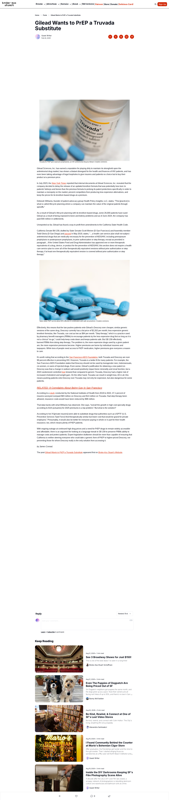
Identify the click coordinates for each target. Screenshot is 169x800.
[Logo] (9, 4)
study (52, 393)
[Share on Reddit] (132, 37)
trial (63, 372)
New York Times (59, 183)
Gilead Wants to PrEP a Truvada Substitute (64, 452)
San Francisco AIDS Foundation (83, 357)
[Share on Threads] (121, 37)
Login (43, 632)
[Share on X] (116, 37)
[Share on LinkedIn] (127, 37)
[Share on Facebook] (110, 37)
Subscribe (51, 632)
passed (68, 234)
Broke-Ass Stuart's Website (110, 452)
